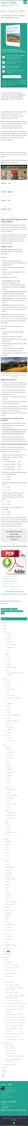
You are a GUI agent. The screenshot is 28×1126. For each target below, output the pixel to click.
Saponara (7, 933)
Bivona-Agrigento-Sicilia (7, 1106)
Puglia (6, 821)
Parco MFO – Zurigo (10, 1053)
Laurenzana (10, 755)
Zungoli (9, 806)
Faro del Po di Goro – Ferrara (13, 1000)
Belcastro (9, 766)
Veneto (7, 670)
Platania (9, 781)
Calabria (7, 761)
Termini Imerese (9, 939)
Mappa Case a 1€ (6, 954)
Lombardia (8, 662)
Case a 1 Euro (14, 609)
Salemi (7, 919)
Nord (5, 631)
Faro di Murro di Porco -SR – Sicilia (14, 1017)
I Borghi (4, 628)
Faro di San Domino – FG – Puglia (13, 1026)
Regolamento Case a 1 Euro (10, 576)
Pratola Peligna (11, 695)
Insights (4, 1071)
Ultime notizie (5, 1093)
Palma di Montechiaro (11, 902)
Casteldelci (9, 729)
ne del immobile (17, 586)
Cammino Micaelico (10, 973)
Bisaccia (9, 792)
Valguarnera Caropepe (11, 945)
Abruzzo (7, 681)
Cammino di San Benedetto (12, 968)
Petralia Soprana (9, 904)
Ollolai (7, 850)
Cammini (6, 959)
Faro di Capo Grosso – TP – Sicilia (14, 1033)
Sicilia (5, 604)
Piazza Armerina (9, 910)
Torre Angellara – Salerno (11, 993)
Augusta (7, 861)
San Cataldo (8, 927)
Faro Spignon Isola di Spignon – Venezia (15, 1003)
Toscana (7, 718)
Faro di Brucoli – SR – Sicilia (12, 1036)
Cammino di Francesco (11, 965)
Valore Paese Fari (10, 982)
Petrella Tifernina (11, 815)
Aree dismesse (7, 1042)
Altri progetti (5, 957)
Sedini (6, 856)
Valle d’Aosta (8, 633)
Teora (8, 801)
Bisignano (9, 769)
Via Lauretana (9, 976)
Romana (7, 853)
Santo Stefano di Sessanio (13, 698)
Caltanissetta (8, 873)
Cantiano (9, 738)
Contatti (4, 1073)
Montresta (8, 844)
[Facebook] (14, 1123)
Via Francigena (9, 962)
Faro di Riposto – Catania (11, 985)
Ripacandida (10, 758)
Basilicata (7, 747)
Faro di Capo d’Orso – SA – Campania (14, 1020)
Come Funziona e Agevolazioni (9, 1091)
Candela (9, 829)
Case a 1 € (8, 609)
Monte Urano (10, 741)
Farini (8, 732)
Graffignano (10, 703)
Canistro (9, 683)
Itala (6, 890)
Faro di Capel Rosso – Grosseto (13, 1014)
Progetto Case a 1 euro (17, 611)
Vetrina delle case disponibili (10, 581)
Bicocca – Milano (9, 1048)
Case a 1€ (4, 625)
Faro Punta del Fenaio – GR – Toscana (15, 1023)
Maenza (9, 706)
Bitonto (9, 826)
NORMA (9, 709)
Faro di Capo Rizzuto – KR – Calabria (14, 1006)
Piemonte (7, 639)
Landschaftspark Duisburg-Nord (15, 1056)
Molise (7, 810)
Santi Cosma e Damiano (13, 715)
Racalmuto (8, 913)
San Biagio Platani (10, 924)
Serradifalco (8, 936)
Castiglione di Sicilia (10, 879)
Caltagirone (8, 870)
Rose (8, 784)
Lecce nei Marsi (11, 689)
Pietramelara (10, 798)
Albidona (9, 763)
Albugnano (9, 641)
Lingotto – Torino (9, 1051)
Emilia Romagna (9, 727)
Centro (5, 678)
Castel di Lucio (9, 876)
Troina (7, 942)
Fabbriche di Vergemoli (13, 721)
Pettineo (7, 907)
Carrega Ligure (11, 647)
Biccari (8, 824)
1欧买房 (4, 1104)
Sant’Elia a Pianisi (11, 818)
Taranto (9, 835)
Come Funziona (6, 948)
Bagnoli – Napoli (9, 1045)
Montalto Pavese (11, 667)
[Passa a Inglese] (14, 1075)
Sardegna (6, 839)
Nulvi (6, 847)
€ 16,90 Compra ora (11, 76)
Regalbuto (8, 916)
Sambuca (7, 922)
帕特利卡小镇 (5, 1107)
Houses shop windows (8, 584)
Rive (8, 650)
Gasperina (9, 775)
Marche (7, 735)
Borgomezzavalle (11, 644)
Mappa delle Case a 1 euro (12, 1089)
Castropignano (11, 812)
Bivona (2, 609)
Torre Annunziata (11, 804)
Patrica (9, 712)
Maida (8, 778)
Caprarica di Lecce (12, 832)
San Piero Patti (9, 930)
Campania (8, 787)
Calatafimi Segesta (10, 867)
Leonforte (8, 893)
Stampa (4, 1068)
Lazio (6, 701)
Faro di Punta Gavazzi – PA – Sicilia (14, 1039)
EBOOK (4, 951)
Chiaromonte (10, 752)
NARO (7, 899)
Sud (5, 744)
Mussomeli (8, 896)
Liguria (7, 653)
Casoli (8, 686)
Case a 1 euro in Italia (6, 611)
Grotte (7, 887)
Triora (8, 658)
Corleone (7, 881)
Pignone (9, 656)
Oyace (8, 636)
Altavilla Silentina (11, 789)
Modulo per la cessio (8, 586)
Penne (8, 692)
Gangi (6, 884)
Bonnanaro (8, 841)
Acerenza (9, 749)
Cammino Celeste (9, 970)
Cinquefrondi (10, 772)
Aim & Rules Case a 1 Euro (9, 578)
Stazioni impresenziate (9, 1064)
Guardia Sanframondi (12, 795)
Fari (5, 979)
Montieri (9, 723)
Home (3, 623)
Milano (9, 664)
